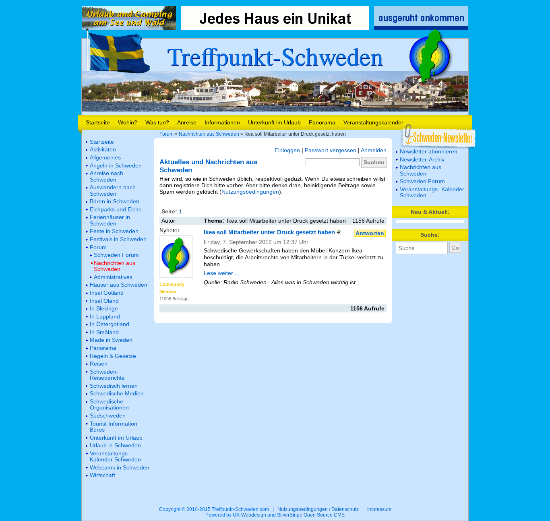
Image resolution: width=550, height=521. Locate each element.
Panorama (322, 122)
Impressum (379, 509)
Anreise (186, 122)
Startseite (98, 122)
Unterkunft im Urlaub (274, 122)
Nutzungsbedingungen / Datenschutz (318, 509)
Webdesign (253, 515)
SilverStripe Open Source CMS (311, 515)
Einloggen (287, 150)
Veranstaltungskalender (373, 122)
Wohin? (127, 122)
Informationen (222, 122)
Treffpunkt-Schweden (275, 55)
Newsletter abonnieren (428, 151)
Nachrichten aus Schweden (209, 134)
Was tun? (157, 122)
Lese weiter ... (222, 273)
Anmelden (374, 150)
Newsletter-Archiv (422, 159)
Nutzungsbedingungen (250, 191)
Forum (166, 134)
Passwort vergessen (330, 150)
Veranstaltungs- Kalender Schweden (432, 192)
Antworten (370, 233)
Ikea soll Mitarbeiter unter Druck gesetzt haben (270, 232)
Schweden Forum (422, 181)
